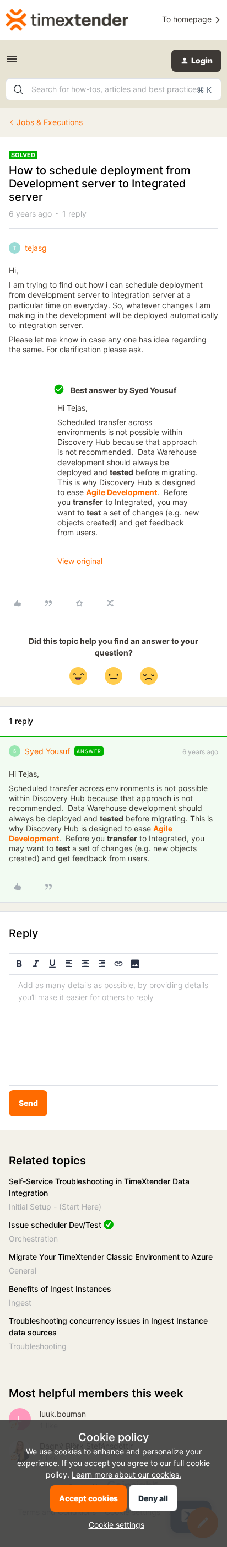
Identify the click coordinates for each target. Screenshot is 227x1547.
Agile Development (121, 492)
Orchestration (33, 1238)
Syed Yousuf (47, 751)
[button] (12, 62)
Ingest (20, 1302)
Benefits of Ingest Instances (60, 1288)
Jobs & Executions (50, 122)
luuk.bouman (63, 1414)
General (22, 1270)
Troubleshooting (38, 1346)
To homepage (188, 19)
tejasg (36, 248)
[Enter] (18, 89)
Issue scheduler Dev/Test (55, 1224)
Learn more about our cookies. (126, 1474)
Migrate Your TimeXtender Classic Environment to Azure (111, 1256)
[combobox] (113, 89)
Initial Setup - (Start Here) (55, 1206)
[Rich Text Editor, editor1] (113, 1030)
